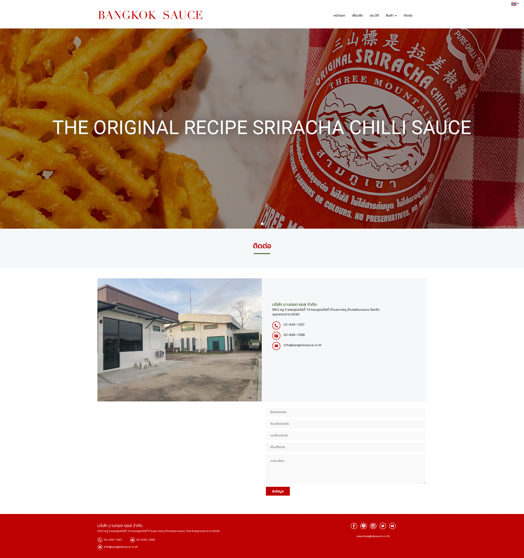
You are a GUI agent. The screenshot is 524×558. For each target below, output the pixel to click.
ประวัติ (374, 15)
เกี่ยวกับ (357, 15)
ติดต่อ (408, 15)
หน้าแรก (339, 15)
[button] (39, 128)
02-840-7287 (294, 324)
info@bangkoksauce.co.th (302, 344)
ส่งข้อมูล (278, 491)
